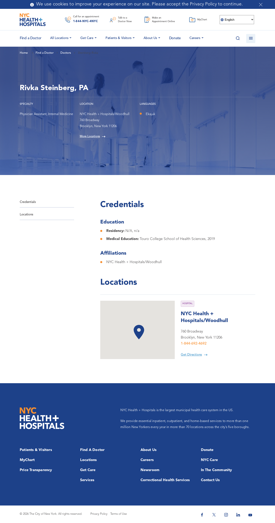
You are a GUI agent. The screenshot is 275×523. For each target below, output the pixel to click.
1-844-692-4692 (194, 343)
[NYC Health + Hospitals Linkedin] (238, 515)
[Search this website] (237, 38)
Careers (194, 38)
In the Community (216, 470)
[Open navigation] (250, 38)
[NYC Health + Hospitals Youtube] (250, 515)
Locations (26, 214)
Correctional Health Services (165, 480)
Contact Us (210, 480)
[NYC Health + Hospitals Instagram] (226, 515)
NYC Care (209, 460)
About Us (150, 38)
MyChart (27, 460)
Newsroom (150, 470)
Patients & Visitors (118, 38)
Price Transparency (36, 470)
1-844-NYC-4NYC (85, 21)
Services (87, 480)
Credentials (28, 202)
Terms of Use (118, 514)
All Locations (59, 38)
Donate (175, 38)
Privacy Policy (99, 514)
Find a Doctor (92, 450)
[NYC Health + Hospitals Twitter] (214, 515)
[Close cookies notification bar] (260, 4)
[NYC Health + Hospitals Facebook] (202, 515)
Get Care (86, 38)
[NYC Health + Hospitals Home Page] (33, 19)
